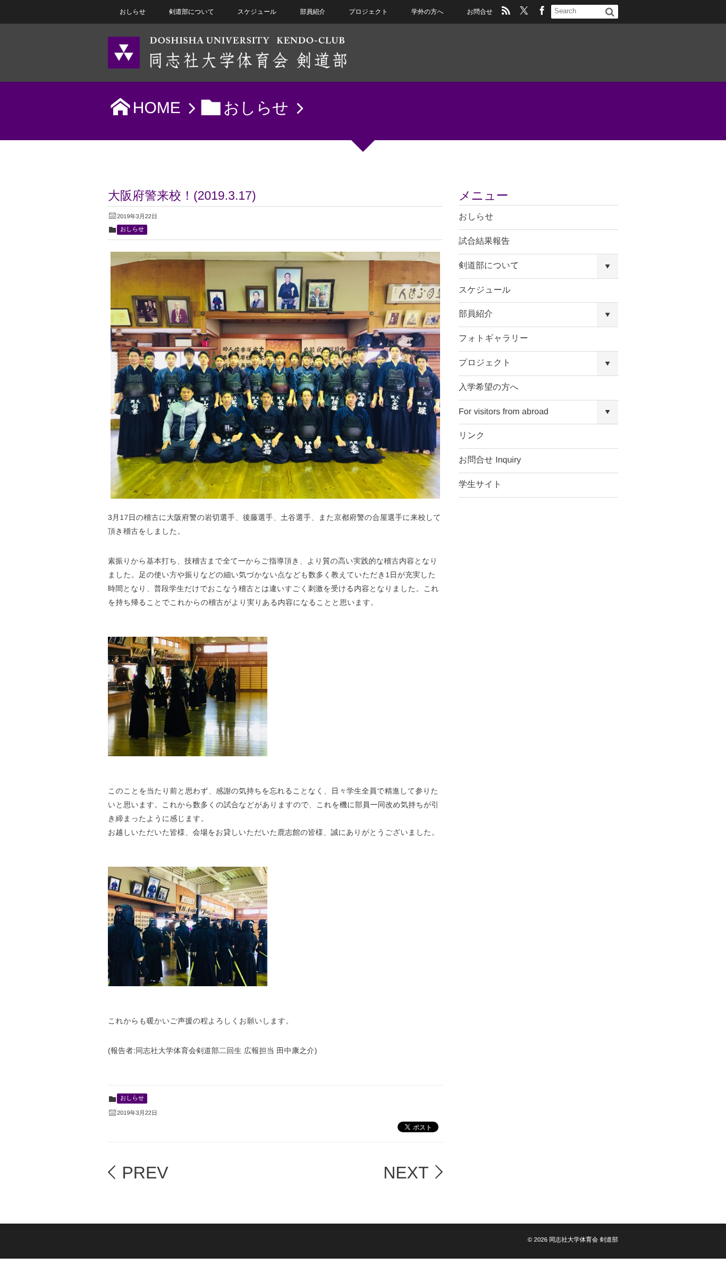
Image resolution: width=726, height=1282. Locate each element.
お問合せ (480, 11)
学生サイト (480, 484)
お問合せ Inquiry (490, 460)
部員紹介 (312, 11)
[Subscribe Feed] (506, 11)
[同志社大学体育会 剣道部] (227, 51)
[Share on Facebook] (542, 11)
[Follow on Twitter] (524, 11)
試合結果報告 (484, 241)
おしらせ (133, 11)
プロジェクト (368, 11)
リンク (472, 435)
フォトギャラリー (493, 338)
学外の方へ (427, 11)
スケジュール (257, 11)
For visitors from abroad (503, 411)
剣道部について (191, 11)
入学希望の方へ (489, 387)
